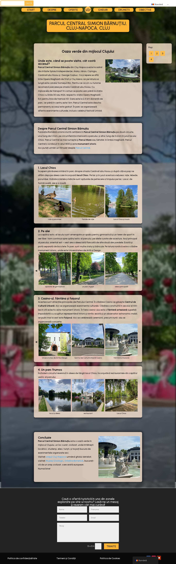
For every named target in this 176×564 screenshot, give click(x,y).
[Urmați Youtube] (159, 558)
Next (140, 270)
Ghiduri (103, 10)
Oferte (73, 10)
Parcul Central (83, 147)
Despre (52, 10)
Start (31, 10)
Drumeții (124, 10)
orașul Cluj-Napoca (56, 456)
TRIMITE (111, 546)
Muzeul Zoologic (55, 460)
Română (158, 4)
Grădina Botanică (74, 460)
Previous (36, 270)
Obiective (145, 10)
